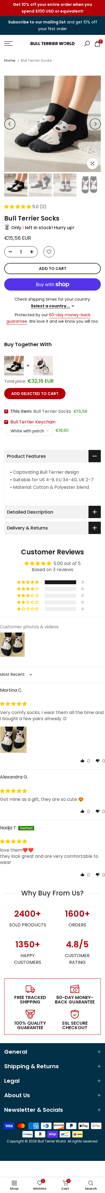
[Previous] (9, 124)
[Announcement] (52, 8)
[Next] (95, 124)
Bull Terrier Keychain (32, 422)
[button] (18, 206)
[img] (13, 704)
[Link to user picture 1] (13, 739)
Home (9, 60)
